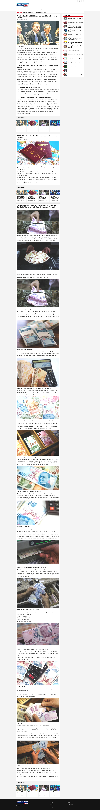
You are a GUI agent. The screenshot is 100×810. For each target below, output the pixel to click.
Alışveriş (42, 9)
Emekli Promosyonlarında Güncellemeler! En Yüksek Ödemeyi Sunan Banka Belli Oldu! (74, 38)
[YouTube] (77, 1)
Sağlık (36, 9)
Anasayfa (19, 9)
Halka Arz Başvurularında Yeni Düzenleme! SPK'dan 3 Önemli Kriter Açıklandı (55, 128)
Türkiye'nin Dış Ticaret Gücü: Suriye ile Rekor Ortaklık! (75, 71)
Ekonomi (31, 9)
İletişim (68, 802)
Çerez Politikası (70, 804)
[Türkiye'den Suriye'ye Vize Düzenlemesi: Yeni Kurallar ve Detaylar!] (32, 123)
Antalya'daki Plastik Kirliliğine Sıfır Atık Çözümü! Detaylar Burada (21, 128)
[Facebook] (81, 1)
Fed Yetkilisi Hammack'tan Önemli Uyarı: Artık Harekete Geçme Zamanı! (75, 74)
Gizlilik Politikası (70, 805)
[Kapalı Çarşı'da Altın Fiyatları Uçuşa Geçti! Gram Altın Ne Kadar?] (65, 34)
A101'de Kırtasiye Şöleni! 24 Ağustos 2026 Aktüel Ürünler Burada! (75, 59)
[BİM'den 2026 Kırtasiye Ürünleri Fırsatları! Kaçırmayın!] (65, 50)
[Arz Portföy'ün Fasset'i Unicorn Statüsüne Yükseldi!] (65, 66)
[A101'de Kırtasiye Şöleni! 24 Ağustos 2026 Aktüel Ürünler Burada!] (65, 58)
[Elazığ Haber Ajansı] (22, 5)
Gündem (25, 9)
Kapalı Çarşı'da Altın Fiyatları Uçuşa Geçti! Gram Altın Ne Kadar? (74, 35)
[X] (83, 1)
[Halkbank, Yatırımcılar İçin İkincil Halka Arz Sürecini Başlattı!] (65, 62)
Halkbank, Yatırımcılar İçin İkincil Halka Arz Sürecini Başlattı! (75, 63)
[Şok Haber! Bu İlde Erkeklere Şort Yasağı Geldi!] (65, 54)
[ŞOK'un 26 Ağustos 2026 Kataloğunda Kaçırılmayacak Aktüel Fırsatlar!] (65, 42)
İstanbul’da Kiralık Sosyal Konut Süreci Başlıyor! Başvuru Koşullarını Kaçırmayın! (75, 46)
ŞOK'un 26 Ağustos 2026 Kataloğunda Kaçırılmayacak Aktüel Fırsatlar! (75, 43)
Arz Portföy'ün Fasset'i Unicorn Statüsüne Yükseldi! (74, 67)
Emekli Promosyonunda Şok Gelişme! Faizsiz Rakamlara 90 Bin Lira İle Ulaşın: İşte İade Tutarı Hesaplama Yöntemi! (43, 128)
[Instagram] (79, 1)
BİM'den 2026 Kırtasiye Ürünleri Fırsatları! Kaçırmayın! (74, 51)
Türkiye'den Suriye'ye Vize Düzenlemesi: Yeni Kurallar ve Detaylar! (32, 128)
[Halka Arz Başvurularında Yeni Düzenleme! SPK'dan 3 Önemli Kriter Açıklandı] (55, 123)
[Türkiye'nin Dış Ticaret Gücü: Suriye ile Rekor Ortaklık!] (65, 70)
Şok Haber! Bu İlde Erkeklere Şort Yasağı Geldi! (75, 55)
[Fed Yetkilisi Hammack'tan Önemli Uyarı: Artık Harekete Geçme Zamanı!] (65, 74)
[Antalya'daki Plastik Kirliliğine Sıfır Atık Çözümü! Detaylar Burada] (21, 123)
